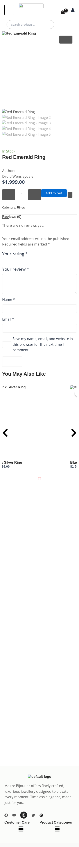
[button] (39, 478)
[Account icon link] (73, 10)
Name (8, 299)
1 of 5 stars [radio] (4, 262)
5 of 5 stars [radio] (21, 262)
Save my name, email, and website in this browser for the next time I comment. (43, 344)
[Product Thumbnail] (65, 40)
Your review (15, 269)
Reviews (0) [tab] (11, 217)
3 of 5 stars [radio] (12, 262)
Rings (21, 207)
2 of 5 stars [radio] (8, 262)
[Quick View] (75, 471)
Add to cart (54, 193)
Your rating (14, 254)
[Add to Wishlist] (70, 195)
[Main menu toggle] (9, 10)
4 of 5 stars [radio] (17, 262)
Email (8, 319)
